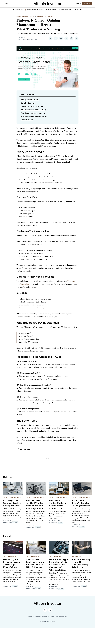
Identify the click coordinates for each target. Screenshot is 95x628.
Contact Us (63, 616)
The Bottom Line (27, 120)
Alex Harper (30, 525)
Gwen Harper (21, 37)
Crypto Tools (51, 9)
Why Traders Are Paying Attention (33, 113)
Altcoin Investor (47, 3)
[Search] (10, 3)
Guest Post (54, 616)
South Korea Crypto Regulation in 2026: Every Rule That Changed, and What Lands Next (58, 564)
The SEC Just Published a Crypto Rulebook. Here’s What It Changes (35, 563)
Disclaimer (45, 616)
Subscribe (87, 3)
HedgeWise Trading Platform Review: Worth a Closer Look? (57, 504)
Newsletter (78, 9)
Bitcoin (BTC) (76, 556)
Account (31, 616)
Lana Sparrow (31, 586)
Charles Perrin (8, 584)
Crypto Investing (65, 9)
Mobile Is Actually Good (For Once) (33, 110)
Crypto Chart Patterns (35, 9)
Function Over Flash (28, 103)
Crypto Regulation (9, 556)
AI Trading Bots (18, 9)
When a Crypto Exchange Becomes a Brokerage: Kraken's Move (12, 563)
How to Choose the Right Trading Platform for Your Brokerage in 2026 (34, 504)
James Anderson (54, 520)
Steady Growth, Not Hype (30, 100)
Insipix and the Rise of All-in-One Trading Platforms (81, 503)
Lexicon (38, 616)
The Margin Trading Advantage (32, 106)
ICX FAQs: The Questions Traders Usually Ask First (12, 503)
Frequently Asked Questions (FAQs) (34, 116)
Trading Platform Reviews (45, 16)
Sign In (78, 3)
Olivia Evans (7, 520)
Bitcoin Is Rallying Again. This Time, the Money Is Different (81, 563)
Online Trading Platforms (26, 16)
